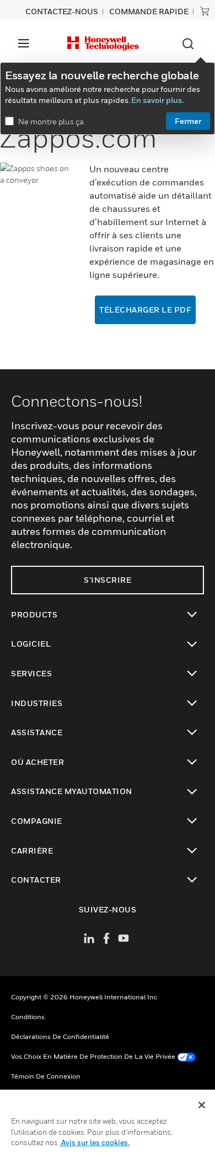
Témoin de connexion (45, 1076)
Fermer (188, 120)
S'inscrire (107, 579)
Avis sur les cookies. (95, 1142)
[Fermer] (202, 1105)
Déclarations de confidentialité (60, 1036)
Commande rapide (149, 11)
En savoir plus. (157, 100)
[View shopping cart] (204, 11)
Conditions (28, 1017)
